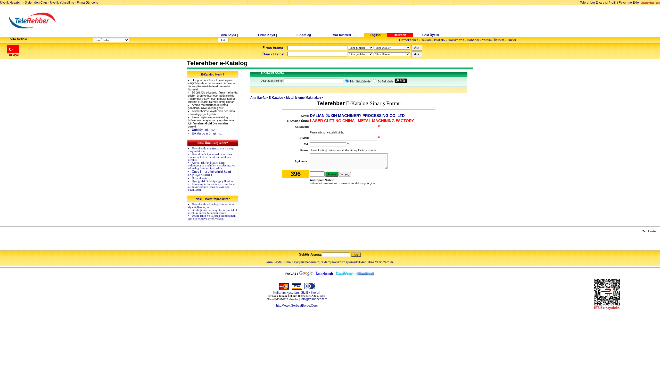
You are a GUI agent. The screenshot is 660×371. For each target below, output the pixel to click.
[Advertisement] (370, 20)
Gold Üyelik (430, 35)
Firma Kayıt (266, 35)
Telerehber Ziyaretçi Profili (598, 2)
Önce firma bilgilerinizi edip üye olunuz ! (209, 173)
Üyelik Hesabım (11, 2)
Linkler (511, 40)
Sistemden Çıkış (36, 2)
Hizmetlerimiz (408, 40)
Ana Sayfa (228, 35)
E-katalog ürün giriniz (207, 133)
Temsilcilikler (357, 262)
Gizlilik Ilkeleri (310, 292)
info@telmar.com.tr (314, 299)
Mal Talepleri (342, 35)
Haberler (473, 40)
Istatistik (439, 40)
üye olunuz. (204, 130)
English (375, 35)
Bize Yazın (375, 262)
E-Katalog (303, 35)
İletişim (499, 40)
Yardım (487, 40)
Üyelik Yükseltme (62, 2)
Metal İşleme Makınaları (303, 97)
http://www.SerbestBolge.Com (297, 305)
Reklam (426, 40)
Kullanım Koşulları (286, 292)
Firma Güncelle (87, 2)
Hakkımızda (456, 40)
